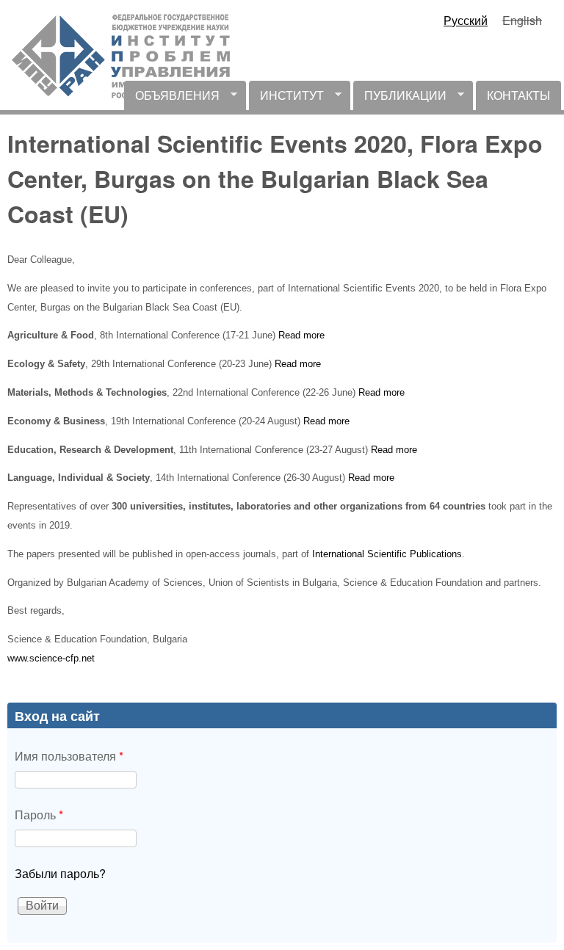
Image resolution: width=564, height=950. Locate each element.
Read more (301, 335)
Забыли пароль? (60, 873)
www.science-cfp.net (51, 658)
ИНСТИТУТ (286, 98)
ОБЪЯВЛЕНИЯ (172, 98)
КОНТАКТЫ (518, 95)
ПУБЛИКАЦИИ (399, 98)
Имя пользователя (69, 755)
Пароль (39, 814)
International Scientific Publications (387, 553)
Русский (466, 20)
